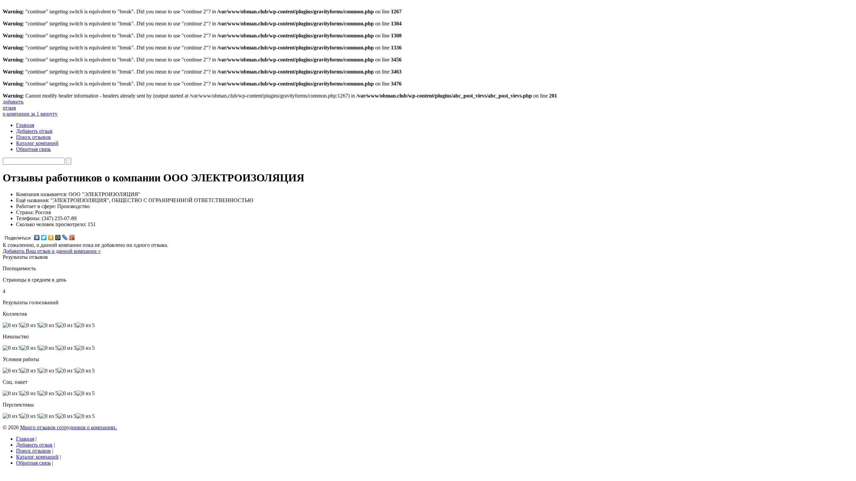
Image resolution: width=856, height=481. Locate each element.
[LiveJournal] (65, 237)
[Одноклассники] (51, 237)
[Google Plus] (72, 237)
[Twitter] (43, 237)
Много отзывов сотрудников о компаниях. (68, 427)
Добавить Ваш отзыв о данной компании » (52, 251)
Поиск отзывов (33, 137)
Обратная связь (33, 149)
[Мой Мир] (58, 237)
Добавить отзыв (34, 131)
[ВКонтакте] (36, 237)
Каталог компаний (37, 143)
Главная (25, 125)
